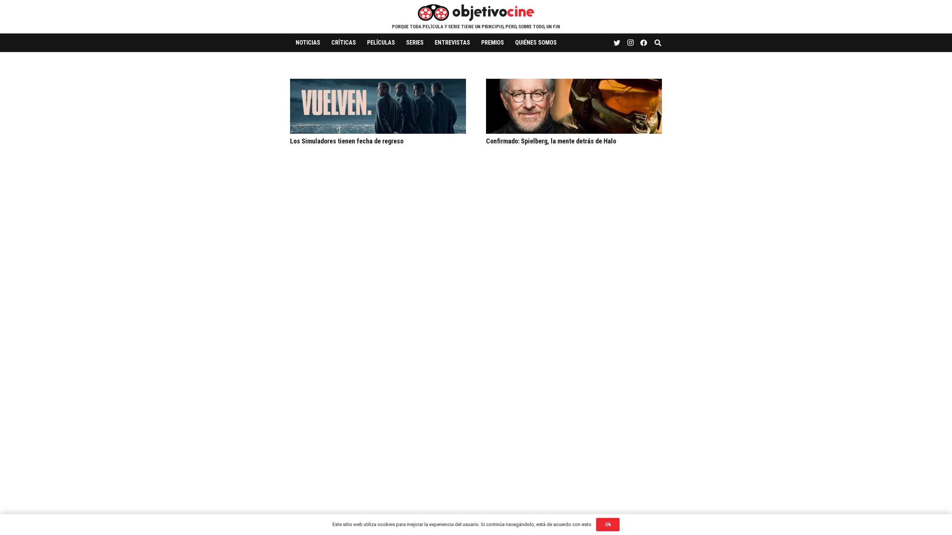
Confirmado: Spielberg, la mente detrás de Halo (551, 141)
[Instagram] (630, 42)
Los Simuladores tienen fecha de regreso (346, 141)
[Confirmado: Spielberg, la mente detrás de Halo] (574, 84)
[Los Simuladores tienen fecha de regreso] (378, 84)
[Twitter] (617, 42)
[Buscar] (657, 42)
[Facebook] (643, 42)
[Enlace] (476, 12)
